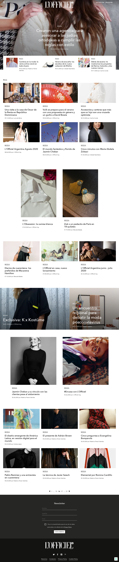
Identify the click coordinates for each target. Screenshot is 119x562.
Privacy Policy (68, 527)
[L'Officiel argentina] (59, 5)
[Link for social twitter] (54, 555)
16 (59, 491)
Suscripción (100, 2)
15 (56, 491)
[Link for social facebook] (57, 555)
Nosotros (44, 559)
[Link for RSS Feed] (65, 555)
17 (62, 491)
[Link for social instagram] (61, 555)
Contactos (52, 559)
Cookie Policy (73, 559)
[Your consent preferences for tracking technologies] (116, 559)
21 (67, 491)
